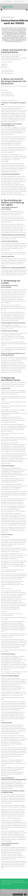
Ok (25, 894)
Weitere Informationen (17, 894)
